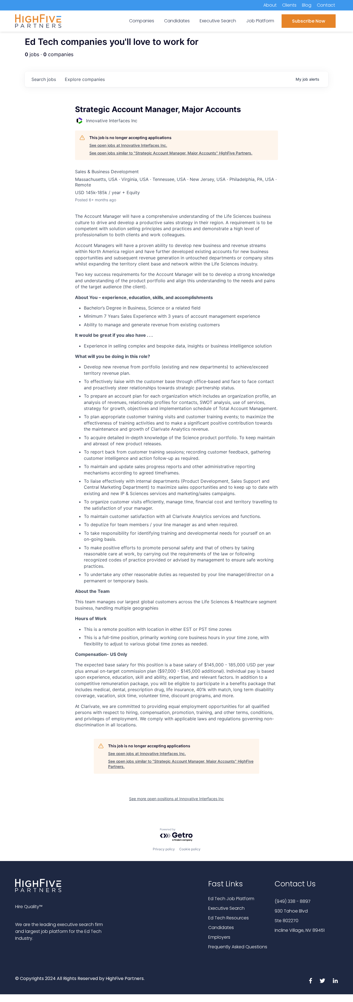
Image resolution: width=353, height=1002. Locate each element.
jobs (43, 79)
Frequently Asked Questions (237, 947)
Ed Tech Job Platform (231, 898)
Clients (289, 5)
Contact (326, 5)
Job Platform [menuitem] (260, 21)
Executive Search (226, 908)
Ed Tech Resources (228, 918)
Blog (306, 5)
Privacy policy (164, 849)
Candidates (221, 927)
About (270, 5)
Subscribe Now (308, 21)
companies (85, 79)
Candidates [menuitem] (177, 21)
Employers (219, 937)
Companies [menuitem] (141, 21)
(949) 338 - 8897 (293, 901)
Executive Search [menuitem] (218, 21)
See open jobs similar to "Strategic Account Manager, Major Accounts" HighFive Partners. (170, 153)
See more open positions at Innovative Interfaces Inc (176, 798)
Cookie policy (189, 849)
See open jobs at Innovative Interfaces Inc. (128, 145)
